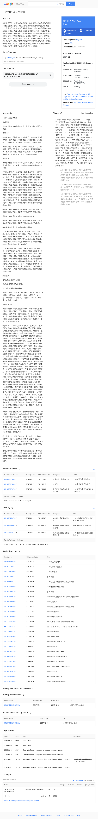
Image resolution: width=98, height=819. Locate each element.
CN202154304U (10, 636)
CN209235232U (10, 592)
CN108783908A (10, 525)
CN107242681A (10, 484)
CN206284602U (10, 602)
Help (78, 815)
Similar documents (80, 97)
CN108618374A (10, 518)
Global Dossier (87, 103)
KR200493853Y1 (10, 626)
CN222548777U (10, 641)
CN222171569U (10, 676)
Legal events (67, 97)
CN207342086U (10, 587)
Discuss (66, 105)
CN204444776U (10, 562)
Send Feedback (31, 815)
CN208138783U (10, 666)
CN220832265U (10, 661)
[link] (24, 58)
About (20, 815)
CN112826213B (9, 631)
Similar (68, 33)
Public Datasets (46, 815)
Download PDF (71, 30)
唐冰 (71, 43)
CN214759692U (10, 611)
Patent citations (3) (74, 94)
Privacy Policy (69, 815)
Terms (58, 815)
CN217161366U (10, 621)
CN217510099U (10, 572)
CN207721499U (10, 616)
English (79, 40)
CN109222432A (10, 577)
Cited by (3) (85, 94)
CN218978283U (10, 607)
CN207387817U (10, 597)
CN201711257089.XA (12, 705)
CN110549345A (10, 533)
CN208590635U (10, 671)
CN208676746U (10, 651)
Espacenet (78, 103)
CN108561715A (10, 582)
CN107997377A (10, 567)
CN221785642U (10, 681)
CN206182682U (10, 479)
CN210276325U (10, 646)
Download (79, 781)
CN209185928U (10, 656)
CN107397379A (10, 489)
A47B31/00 (11, 58)
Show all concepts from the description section (21, 800)
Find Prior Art (87, 30)
